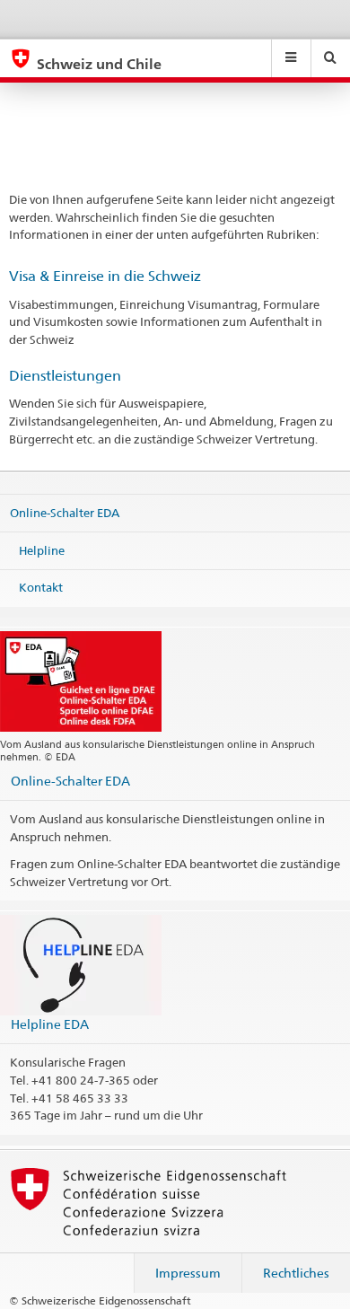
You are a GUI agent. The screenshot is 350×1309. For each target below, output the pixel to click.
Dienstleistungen (65, 375)
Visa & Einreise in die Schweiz (105, 276)
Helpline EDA (50, 1024)
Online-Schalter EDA (64, 512)
